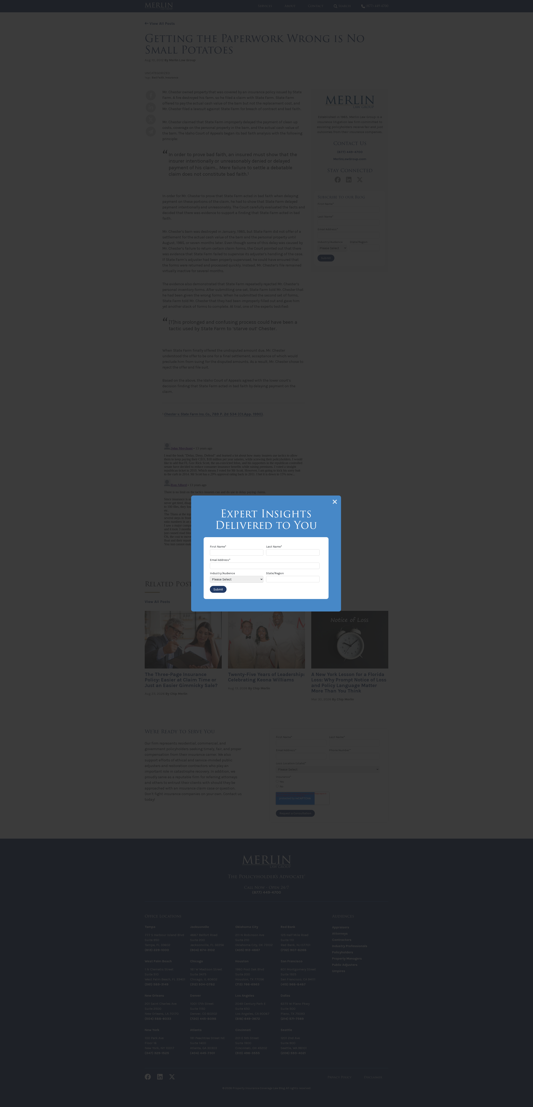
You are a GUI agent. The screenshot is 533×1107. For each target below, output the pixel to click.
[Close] (335, 502)
